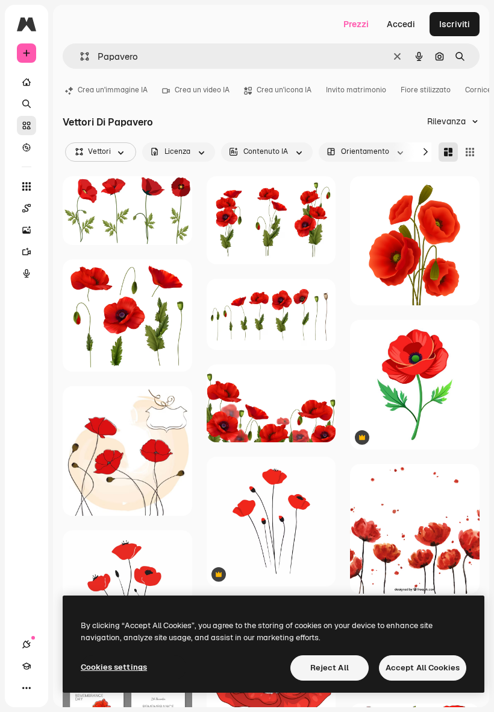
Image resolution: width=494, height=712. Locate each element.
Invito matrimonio (356, 90)
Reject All (329, 668)
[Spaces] (26, 208)
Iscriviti (454, 24)
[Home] (26, 82)
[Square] (470, 152)
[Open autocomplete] (79, 56)
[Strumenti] (26, 186)
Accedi (401, 24)
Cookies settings (114, 667)
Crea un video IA (202, 90)
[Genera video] (26, 251)
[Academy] (26, 666)
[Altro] (26, 688)
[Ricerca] (26, 103)
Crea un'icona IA (284, 90)
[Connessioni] (26, 644)
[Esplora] (26, 147)
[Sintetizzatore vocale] (26, 273)
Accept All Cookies (423, 668)
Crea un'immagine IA (113, 90)
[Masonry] (448, 152)
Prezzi (356, 24)
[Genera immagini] (26, 230)
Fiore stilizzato (426, 90)
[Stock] (26, 125)
